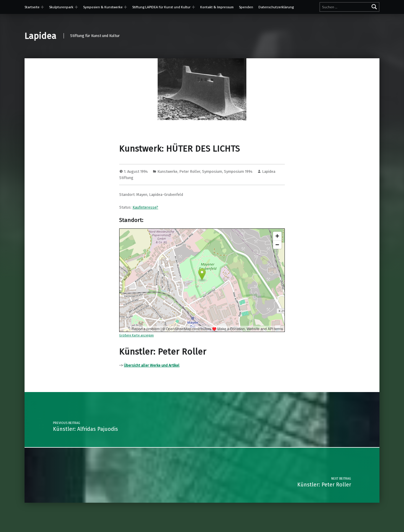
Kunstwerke (167, 171)
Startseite (32, 7)
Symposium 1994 (238, 171)
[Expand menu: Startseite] (42, 7)
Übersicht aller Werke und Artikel (152, 365)
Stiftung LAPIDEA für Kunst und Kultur (161, 7)
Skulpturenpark (61, 7)
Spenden (246, 7)
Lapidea (40, 35)
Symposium (212, 171)
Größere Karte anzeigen (136, 335)
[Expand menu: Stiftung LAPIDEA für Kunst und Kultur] (193, 7)
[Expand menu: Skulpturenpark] (76, 7)
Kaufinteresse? (145, 207)
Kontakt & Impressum (217, 7)
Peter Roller (189, 171)
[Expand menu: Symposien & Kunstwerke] (125, 7)
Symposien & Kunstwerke (103, 7)
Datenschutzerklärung (276, 7)
